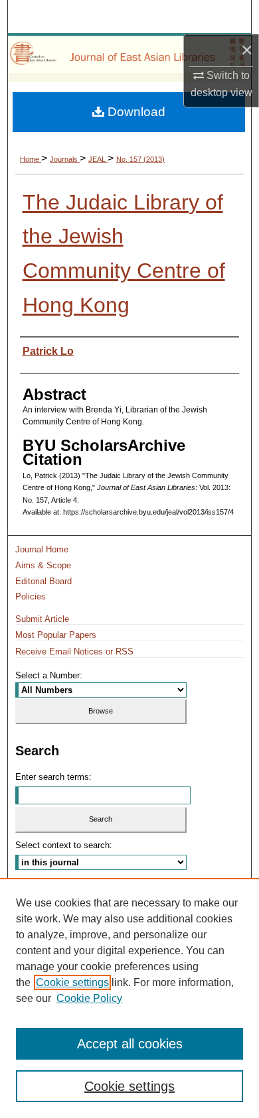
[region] (129, 998)
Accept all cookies (130, 1043)
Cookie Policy (89, 998)
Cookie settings (72, 982)
